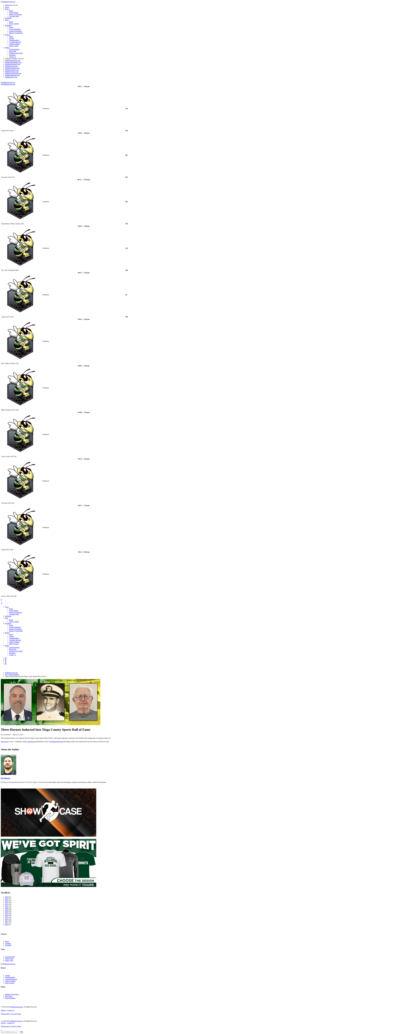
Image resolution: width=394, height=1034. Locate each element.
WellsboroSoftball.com (12, 68)
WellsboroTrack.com (11, 71)
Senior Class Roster (15, 14)
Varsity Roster (13, 12)
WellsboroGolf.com (11, 5)
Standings (9, 25)
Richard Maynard (57, 741)
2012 (6, 923)
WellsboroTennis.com (12, 70)
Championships (14, 40)
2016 (6, 915)
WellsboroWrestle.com (12, 75)
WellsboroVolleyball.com (13, 73)
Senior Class (9, 960)
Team (7, 9)
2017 (6, 913)
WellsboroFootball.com (12, 64)
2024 (6, 901)
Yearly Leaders (14, 24)
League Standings (15, 29)
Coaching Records (15, 42)
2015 (6, 917)
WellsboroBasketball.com (13, 62)
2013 (6, 921)
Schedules (8, 18)
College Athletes (14, 44)
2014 (6, 919)
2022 (6, 904)
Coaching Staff (14, 16)
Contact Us (10, 1010)
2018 (6, 912)
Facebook (12, 55)
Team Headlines (14, 49)
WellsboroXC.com (11, 77)
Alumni (11, 38)
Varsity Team (9, 958)
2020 (6, 908)
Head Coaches (13, 46)
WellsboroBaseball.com (12, 60)
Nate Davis (4, 741)
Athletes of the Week (16, 53)
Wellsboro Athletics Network (14, 59)
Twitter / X (12, 57)
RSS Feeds (12, 51)
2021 (6, 906)
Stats (7, 20)
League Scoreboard (15, 31)
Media (7, 48)
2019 (6, 910)
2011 (6, 925)
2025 (6, 899)
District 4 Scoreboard (16, 33)
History (8, 35)
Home (7, 7)
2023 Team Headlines (12, 674)
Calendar (8, 943)
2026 (6, 897)
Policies (3, 1010)
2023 (6, 902)
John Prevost (31, 741)
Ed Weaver (5, 778)
